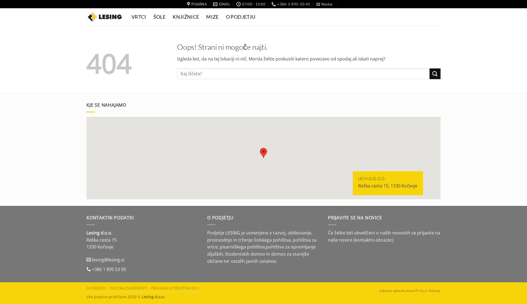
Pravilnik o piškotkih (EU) (175, 288)
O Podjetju (241, 17)
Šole (159, 17)
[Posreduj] (435, 73)
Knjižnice (186, 17)
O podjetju (96, 288)
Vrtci (138, 17)
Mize (212, 17)
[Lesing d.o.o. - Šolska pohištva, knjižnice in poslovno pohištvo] (104, 17)
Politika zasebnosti (129, 288)
